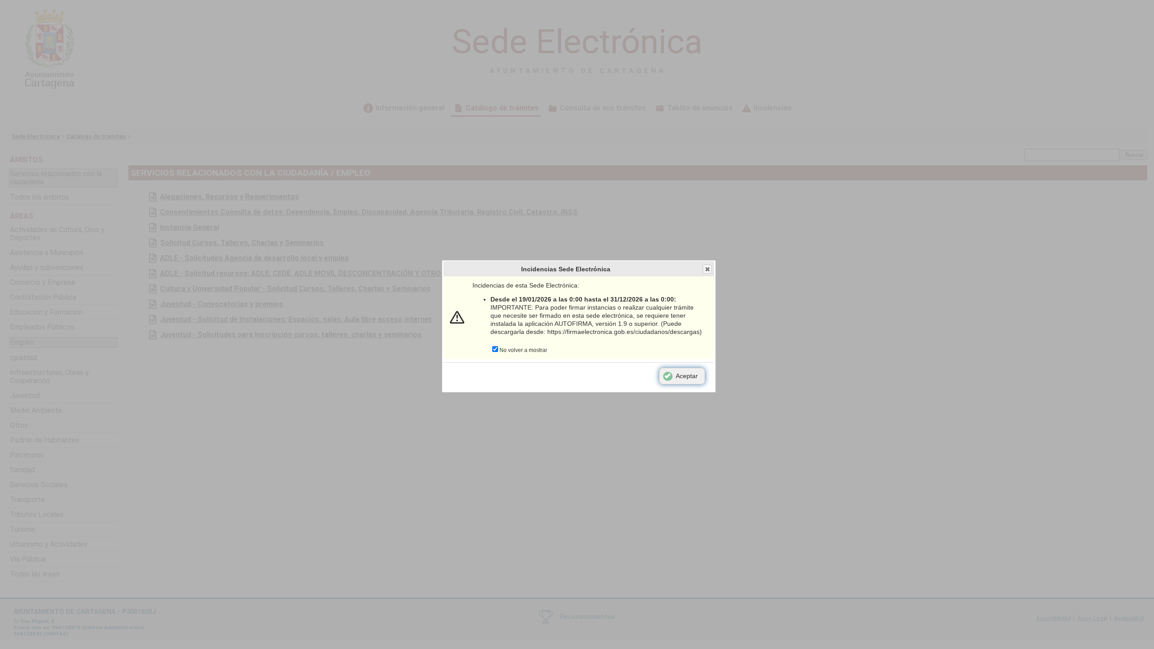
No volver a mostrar (523, 350)
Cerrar (707, 269)
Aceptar (687, 375)
